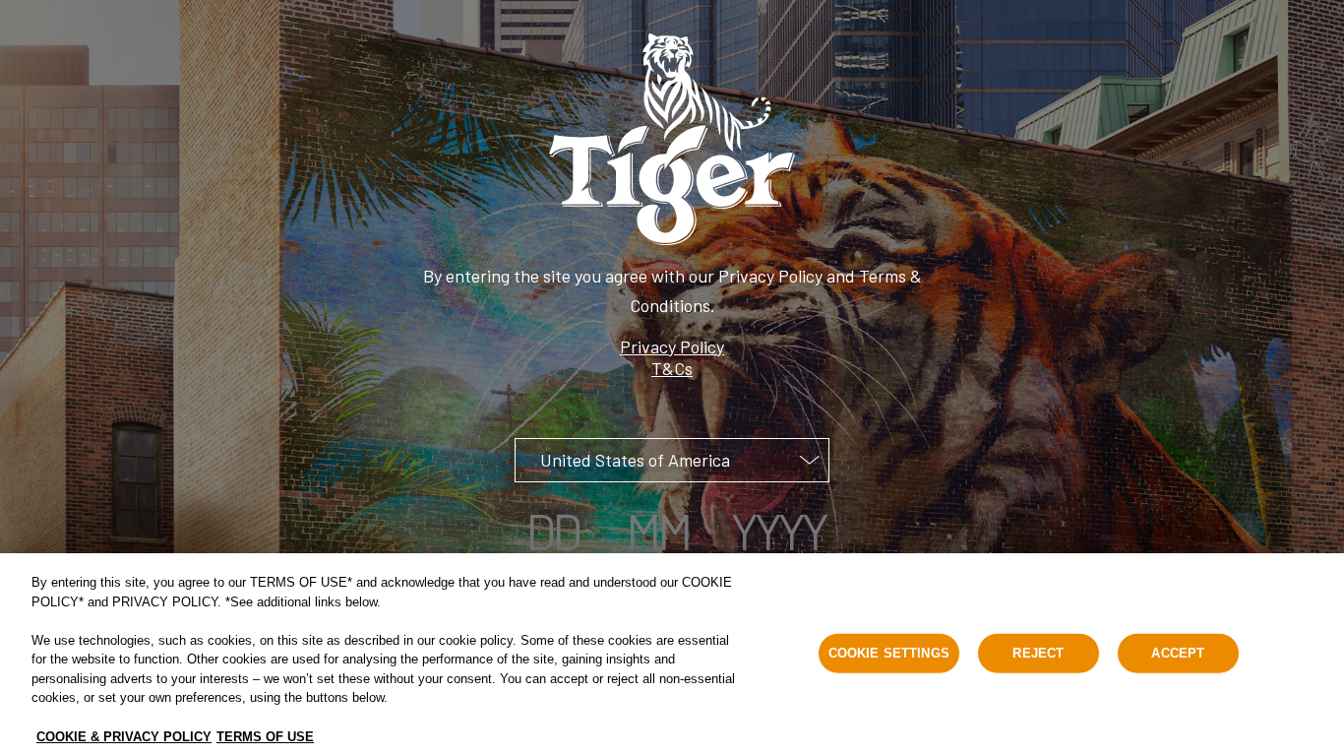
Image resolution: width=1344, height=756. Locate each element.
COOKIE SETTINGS (888, 653)
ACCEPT (1177, 653)
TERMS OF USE (265, 735)
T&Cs (672, 368)
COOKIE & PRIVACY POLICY (124, 735)
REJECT (1038, 653)
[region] (672, 654)
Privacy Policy (672, 346)
